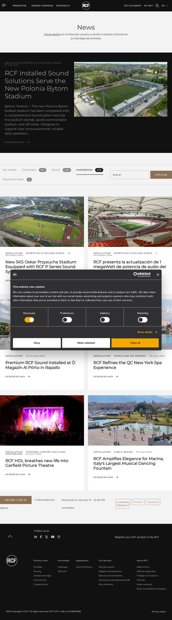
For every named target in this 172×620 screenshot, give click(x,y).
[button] (16, 500)
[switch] (67, 319)
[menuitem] (42, 5)
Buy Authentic (106, 584)
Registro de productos (110, 571)
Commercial (39, 580)
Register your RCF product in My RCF (137, 537)
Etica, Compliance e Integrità (151, 588)
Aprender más (14, 142)
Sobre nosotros (144, 584)
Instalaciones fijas (42, 575)
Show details (145, 332)
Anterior (138, 502)
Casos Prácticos (84, 567)
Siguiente (153, 502)
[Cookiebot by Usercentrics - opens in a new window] (135, 274)
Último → (122, 505)
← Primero (123, 502)
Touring (37, 571)
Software (62, 571)
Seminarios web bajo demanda (114, 580)
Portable (37, 567)
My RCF (148, 5)
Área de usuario (107, 567)
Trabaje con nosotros (147, 575)
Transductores (40, 584)
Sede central (143, 567)
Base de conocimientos (110, 575)
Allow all (135, 342)
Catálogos (63, 567)
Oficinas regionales (146, 571)
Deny (37, 342)
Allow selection (86, 342)
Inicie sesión (52, 34)
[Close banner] (158, 274)
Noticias (141, 580)
